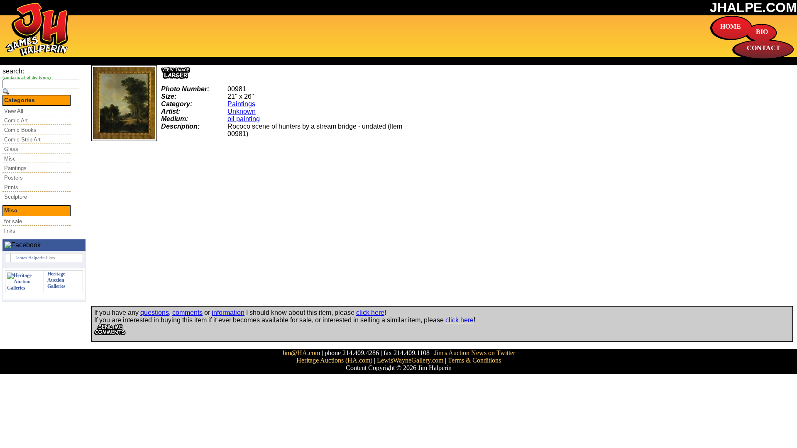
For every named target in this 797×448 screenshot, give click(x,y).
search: (13, 71)
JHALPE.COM (753, 7)
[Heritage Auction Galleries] (24, 288)
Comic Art (16, 120)
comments (187, 312)
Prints (11, 187)
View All (13, 111)
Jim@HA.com (301, 352)
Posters (13, 178)
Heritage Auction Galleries (56, 280)
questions (154, 312)
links (9, 231)
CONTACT (763, 47)
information (228, 312)
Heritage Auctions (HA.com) (334, 360)
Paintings (15, 168)
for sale (13, 221)
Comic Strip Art (22, 139)
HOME (730, 26)
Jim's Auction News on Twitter (474, 352)
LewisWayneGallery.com (410, 360)
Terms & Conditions (474, 360)
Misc (10, 159)
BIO (762, 31)
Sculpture (15, 197)
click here (370, 312)
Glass (11, 149)
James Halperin (30, 257)
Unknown (241, 111)
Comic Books (20, 130)
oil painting (243, 118)
